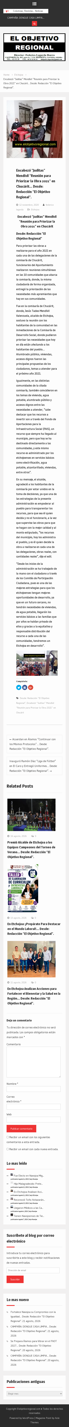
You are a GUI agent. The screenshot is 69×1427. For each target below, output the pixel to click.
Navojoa (35, 1179)
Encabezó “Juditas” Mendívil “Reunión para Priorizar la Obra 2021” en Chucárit (36, 708)
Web (9, 1114)
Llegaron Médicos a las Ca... (28, 1207)
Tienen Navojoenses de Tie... (29, 1215)
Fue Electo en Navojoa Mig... (29, 1175)
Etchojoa (35, 209)
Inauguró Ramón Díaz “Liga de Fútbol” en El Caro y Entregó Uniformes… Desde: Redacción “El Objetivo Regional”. (33, 765)
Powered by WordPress (21, 1418)
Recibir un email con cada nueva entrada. (33, 1149)
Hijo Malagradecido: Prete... (28, 1183)
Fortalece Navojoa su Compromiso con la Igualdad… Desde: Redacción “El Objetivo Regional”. (33, 1316)
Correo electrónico (14, 1099)
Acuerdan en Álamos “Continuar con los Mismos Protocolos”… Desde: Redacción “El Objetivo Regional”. (32, 744)
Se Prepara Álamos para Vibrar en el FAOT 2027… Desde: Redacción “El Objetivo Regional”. (34, 1345)
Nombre (12, 1083)
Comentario (14, 1044)
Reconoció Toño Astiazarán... (29, 1199)
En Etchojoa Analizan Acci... (28, 1191)
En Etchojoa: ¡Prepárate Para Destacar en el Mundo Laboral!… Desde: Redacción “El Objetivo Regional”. (33, 929)
